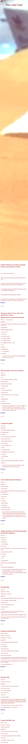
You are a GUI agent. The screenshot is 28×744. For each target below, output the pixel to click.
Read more (3, 302)
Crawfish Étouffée (7, 423)
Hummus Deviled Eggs (8, 631)
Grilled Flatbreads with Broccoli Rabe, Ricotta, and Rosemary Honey (13, 266)
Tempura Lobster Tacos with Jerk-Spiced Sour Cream (12, 314)
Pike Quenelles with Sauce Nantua (12, 370)
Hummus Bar (5, 677)
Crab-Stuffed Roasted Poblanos (11, 480)
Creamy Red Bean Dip (8, 720)
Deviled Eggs (5, 587)
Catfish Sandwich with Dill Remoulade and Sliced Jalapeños (13, 532)
